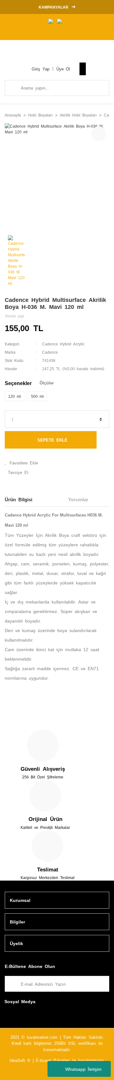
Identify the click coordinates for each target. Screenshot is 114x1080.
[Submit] (101, 984)
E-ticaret (43, 1060)
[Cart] (82, 69)
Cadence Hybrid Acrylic (63, 344)
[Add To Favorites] (57, 463)
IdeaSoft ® (20, 1060)
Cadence (50, 352)
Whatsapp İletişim (83, 1069)
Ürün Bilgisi (18, 499)
